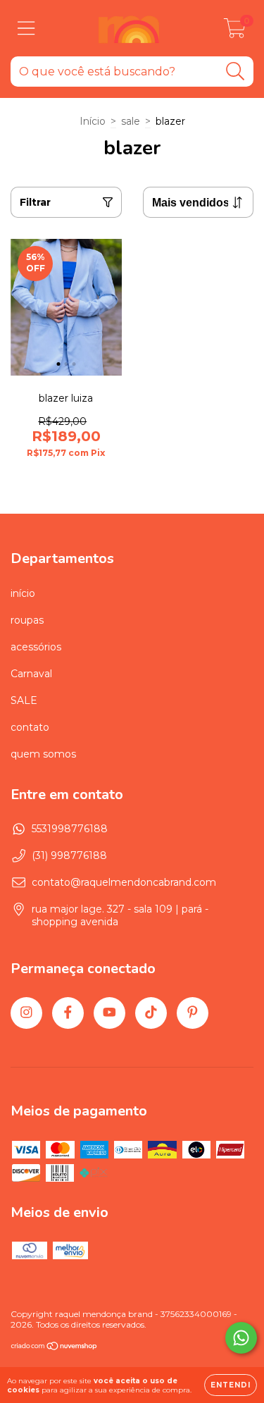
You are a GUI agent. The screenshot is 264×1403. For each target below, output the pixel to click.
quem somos (43, 754)
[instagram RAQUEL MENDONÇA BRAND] (26, 1013)
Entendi (230, 1385)
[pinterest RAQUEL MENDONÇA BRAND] (192, 1013)
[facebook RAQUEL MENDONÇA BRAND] (68, 1013)
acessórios (36, 647)
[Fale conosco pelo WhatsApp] (241, 1338)
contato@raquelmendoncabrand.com (124, 882)
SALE (24, 700)
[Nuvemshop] (55, 1347)
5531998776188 (70, 828)
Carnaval (31, 673)
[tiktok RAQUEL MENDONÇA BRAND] (151, 1013)
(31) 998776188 (69, 855)
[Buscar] (235, 71)
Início (93, 121)
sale (130, 121)
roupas (27, 620)
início (23, 593)
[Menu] (26, 28)
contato (30, 727)
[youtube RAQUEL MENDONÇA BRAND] (109, 1013)
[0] (234, 31)
